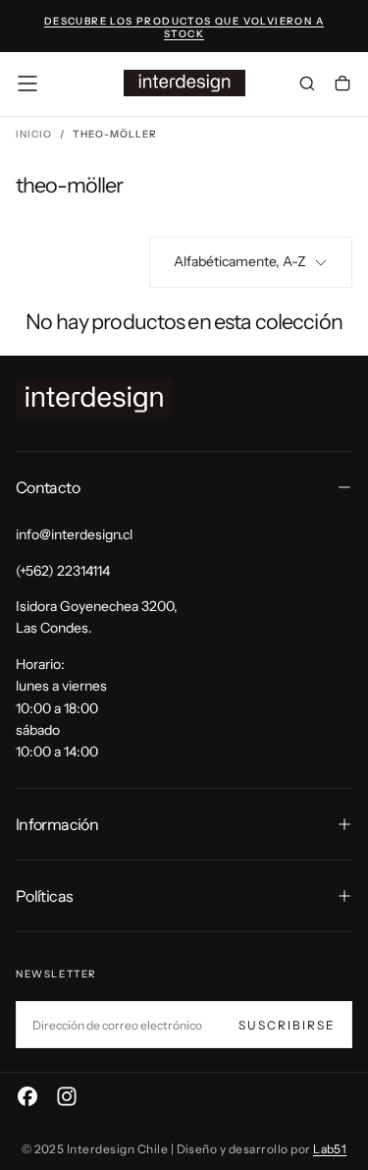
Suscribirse (287, 1025)
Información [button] (57, 824)
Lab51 (329, 1149)
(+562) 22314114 (63, 571)
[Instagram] (67, 1096)
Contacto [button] (47, 487)
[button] (27, 83)
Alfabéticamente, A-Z (240, 261)
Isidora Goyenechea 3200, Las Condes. (97, 617)
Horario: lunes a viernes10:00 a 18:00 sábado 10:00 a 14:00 (61, 708)
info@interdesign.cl (74, 534)
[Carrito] (342, 85)
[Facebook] (27, 1096)
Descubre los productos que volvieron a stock (184, 27)
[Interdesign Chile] (94, 399)
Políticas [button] (44, 896)
